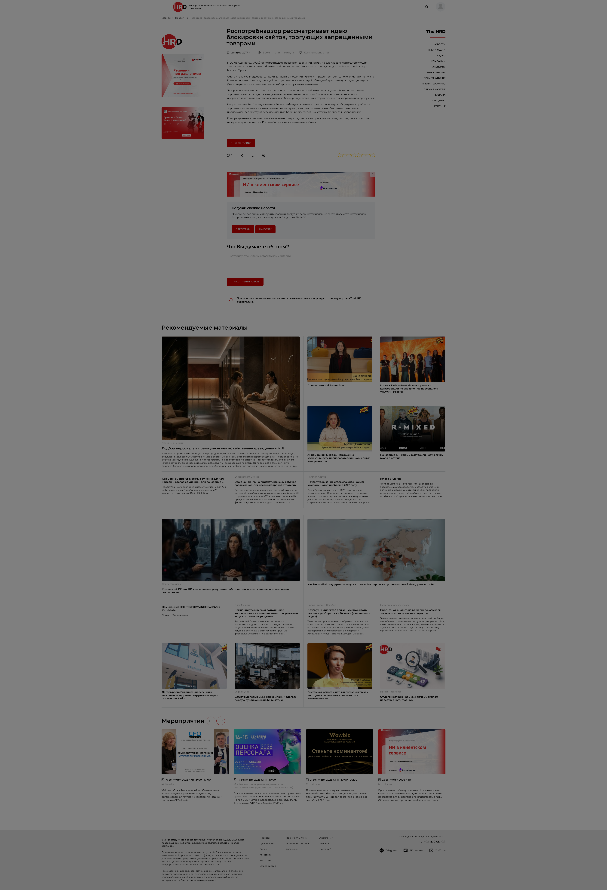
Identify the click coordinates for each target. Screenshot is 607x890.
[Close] (351, 394)
